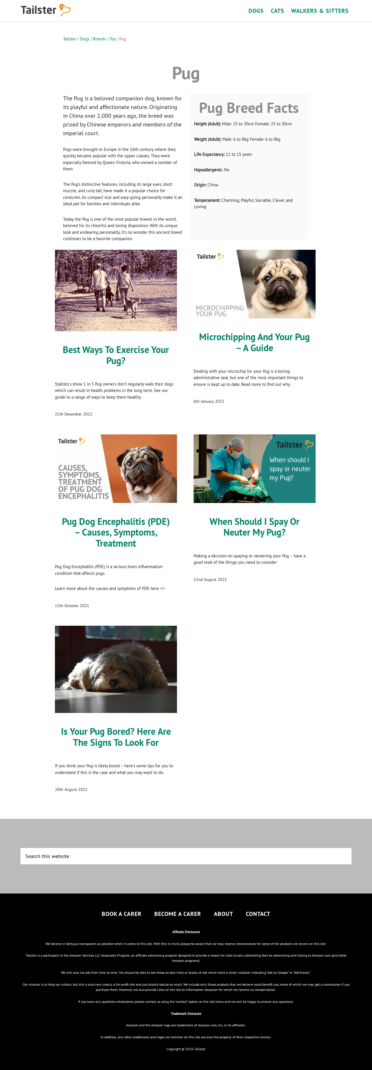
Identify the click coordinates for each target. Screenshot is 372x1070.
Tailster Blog (72, 10)
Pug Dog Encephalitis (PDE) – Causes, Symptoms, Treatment (116, 533)
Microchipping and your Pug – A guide (254, 342)
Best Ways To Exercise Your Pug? (116, 355)
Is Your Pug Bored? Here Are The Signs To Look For (116, 736)
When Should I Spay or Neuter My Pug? (254, 527)
